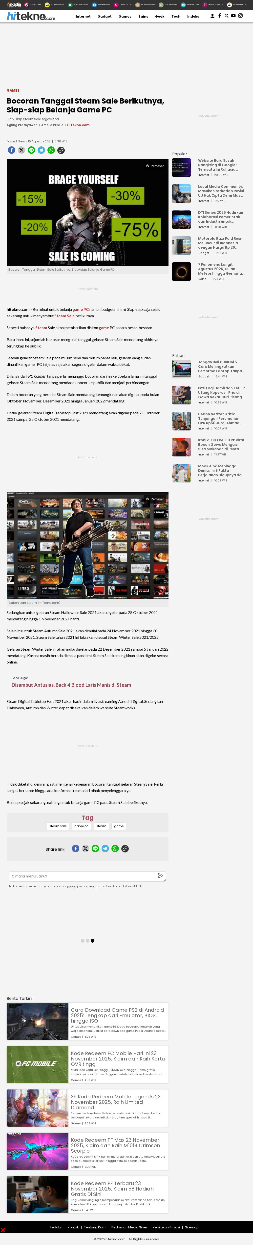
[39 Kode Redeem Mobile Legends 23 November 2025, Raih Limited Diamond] (37, 1124)
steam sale (57, 826)
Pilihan (178, 355)
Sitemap (192, 1227)
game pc (81, 826)
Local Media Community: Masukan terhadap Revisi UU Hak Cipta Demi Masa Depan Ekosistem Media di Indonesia (221, 191)
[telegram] (41, 151)
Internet (83, 16)
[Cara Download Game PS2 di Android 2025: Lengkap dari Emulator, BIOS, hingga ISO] (37, 1037)
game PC (81, 309)
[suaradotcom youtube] (233, 16)
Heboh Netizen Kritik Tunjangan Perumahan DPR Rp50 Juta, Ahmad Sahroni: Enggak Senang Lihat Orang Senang (220, 418)
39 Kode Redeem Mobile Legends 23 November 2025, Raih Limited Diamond (116, 1102)
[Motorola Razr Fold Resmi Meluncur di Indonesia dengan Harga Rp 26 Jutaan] (181, 252)
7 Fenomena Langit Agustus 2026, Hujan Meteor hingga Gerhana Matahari (220, 269)
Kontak (73, 1227)
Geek (159, 16)
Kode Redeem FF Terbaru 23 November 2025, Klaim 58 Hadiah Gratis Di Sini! (112, 1189)
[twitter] (21, 151)
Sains (143, 16)
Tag (88, 818)
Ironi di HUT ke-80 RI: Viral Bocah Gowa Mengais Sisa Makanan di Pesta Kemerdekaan (221, 444)
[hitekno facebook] (219, 16)
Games (125, 16)
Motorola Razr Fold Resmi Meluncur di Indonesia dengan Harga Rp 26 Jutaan (221, 243)
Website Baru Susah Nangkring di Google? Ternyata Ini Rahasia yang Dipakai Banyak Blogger (217, 165)
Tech (175, 16)
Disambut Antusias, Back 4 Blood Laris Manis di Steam (71, 685)
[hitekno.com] (31, 19)
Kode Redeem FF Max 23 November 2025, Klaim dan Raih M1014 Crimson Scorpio (115, 1145)
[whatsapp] (51, 151)
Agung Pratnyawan (22, 125)
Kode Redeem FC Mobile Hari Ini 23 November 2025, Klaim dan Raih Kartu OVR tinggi (118, 1059)
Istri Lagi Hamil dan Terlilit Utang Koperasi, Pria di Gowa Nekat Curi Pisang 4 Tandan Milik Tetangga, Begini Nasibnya (221, 392)
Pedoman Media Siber (129, 1227)
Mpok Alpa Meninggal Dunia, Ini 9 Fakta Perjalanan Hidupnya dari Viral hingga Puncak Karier (221, 470)
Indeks (193, 16)
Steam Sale (64, 315)
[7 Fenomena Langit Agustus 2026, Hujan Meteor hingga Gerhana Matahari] (181, 278)
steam (101, 826)
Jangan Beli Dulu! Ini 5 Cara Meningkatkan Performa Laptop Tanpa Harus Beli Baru (220, 366)
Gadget (105, 16)
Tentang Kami (95, 1227)
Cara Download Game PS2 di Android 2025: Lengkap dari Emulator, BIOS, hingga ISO (117, 1015)
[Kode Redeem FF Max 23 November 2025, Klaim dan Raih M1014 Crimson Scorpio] (37, 1167)
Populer (179, 154)
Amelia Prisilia (52, 125)
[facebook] (12, 151)
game (104, 327)
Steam (41, 327)
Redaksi (56, 1227)
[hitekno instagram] (240, 16)
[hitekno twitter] (226, 16)
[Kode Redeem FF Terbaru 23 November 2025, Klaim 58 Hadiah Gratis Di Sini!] (37, 1211)
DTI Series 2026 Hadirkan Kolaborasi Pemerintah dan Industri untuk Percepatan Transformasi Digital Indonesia (220, 217)
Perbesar (157, 166)
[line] (31, 151)
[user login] (212, 18)
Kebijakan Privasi (166, 1227)
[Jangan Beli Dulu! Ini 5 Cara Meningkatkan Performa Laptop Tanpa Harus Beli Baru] (181, 376)
